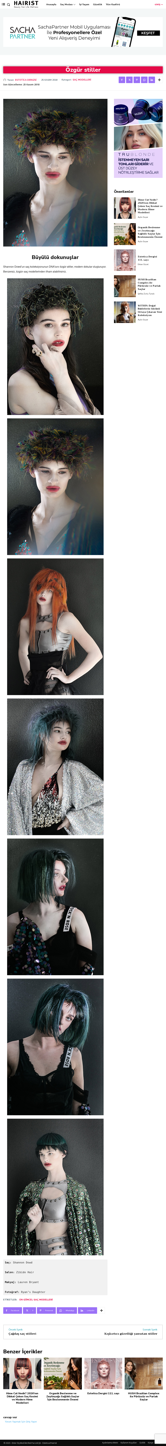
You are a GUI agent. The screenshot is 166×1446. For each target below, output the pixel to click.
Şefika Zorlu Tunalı (146, 293)
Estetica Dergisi (25, 80)
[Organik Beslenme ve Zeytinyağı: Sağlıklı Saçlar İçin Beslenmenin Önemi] (125, 234)
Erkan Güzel (143, 264)
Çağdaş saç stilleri (22, 1333)
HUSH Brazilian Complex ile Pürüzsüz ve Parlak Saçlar (149, 284)
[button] (8, 4)
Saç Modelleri (82, 80)
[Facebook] (122, 80)
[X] (129, 80)
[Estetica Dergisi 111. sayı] (125, 260)
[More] (159, 80)
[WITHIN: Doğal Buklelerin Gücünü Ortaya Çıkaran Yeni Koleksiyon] (125, 312)
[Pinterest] (137, 80)
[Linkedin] (151, 80)
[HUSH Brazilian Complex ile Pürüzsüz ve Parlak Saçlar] (125, 286)
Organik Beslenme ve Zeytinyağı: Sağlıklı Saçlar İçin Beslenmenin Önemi (150, 232)
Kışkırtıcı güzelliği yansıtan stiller (130, 1333)
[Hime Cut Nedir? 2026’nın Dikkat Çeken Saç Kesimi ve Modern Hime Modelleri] (125, 208)
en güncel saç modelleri (36, 1299)
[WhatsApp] (144, 80)
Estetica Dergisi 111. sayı (147, 258)
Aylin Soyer (143, 217)
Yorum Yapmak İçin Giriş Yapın (21, 1421)
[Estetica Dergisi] (5, 80)
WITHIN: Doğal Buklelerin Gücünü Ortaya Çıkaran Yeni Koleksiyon (150, 310)
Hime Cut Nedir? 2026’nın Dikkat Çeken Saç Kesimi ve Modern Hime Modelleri (150, 206)
